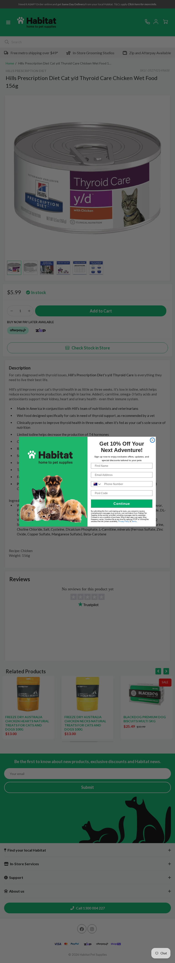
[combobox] (96, 484)
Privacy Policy (123, 521)
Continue (121, 504)
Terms (133, 521)
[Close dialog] (152, 440)
